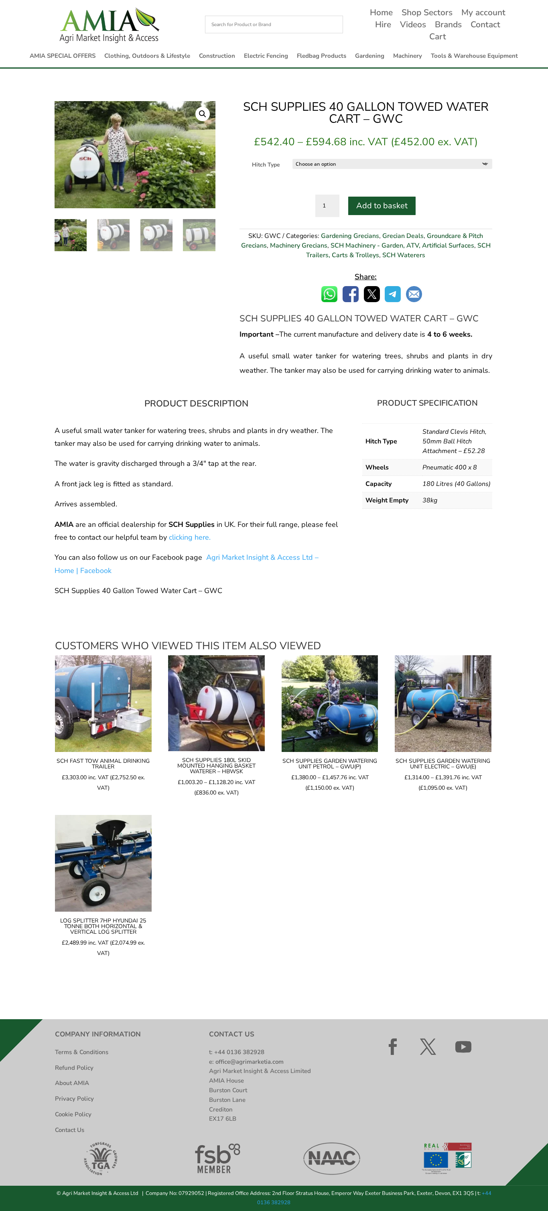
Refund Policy (74, 1068)
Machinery (407, 56)
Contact (485, 26)
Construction (217, 56)
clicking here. (190, 537)
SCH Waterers (403, 255)
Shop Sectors (427, 14)
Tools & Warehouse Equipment (474, 56)
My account (483, 14)
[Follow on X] (428, 1047)
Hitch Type (266, 165)
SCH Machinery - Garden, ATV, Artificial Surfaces (402, 245)
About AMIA (72, 1083)
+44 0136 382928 (239, 1052)
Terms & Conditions (81, 1052)
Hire (383, 26)
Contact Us (69, 1130)
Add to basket (382, 205)
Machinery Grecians (298, 245)
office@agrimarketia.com (249, 1062)
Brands (448, 26)
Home (381, 14)
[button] (202, 114)
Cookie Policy (73, 1114)
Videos (413, 26)
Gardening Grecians (350, 236)
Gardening (369, 56)
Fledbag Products (321, 56)
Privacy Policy (74, 1099)
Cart (437, 38)
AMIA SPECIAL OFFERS (62, 56)
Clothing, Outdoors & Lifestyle (147, 56)
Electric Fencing (266, 56)
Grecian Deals (403, 236)
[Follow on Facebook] (393, 1047)
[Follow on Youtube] (463, 1047)
